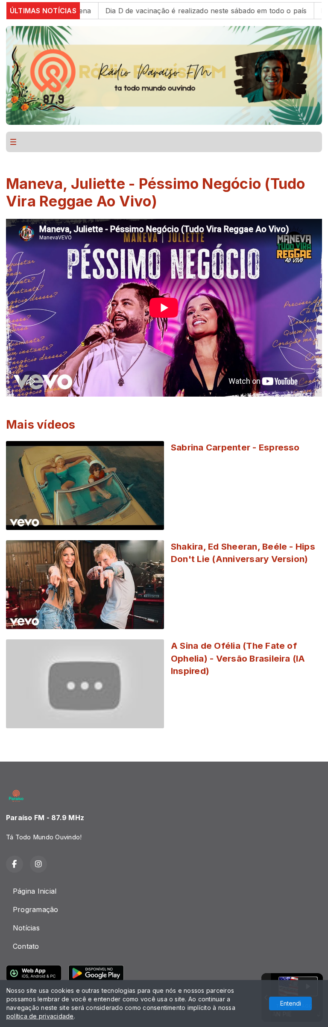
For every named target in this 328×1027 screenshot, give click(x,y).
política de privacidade (40, 1016)
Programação (36, 909)
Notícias (26, 928)
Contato (26, 946)
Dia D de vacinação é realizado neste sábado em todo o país (174, 10)
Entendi (290, 1003)
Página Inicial (34, 891)
